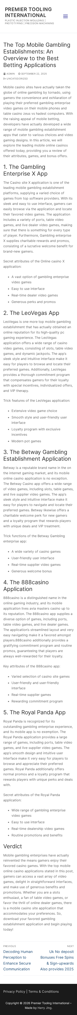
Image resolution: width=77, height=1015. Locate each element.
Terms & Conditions (43, 991)
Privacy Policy (14, 991)
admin (10, 73)
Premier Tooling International (28, 12)
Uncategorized (17, 78)
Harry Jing (45, 1007)
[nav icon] (65, 16)
